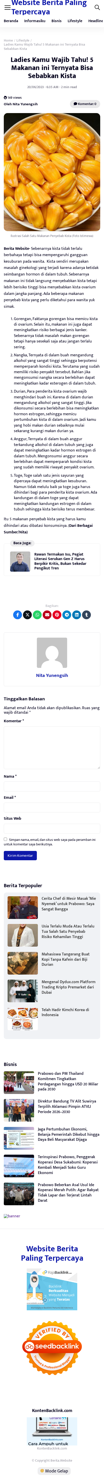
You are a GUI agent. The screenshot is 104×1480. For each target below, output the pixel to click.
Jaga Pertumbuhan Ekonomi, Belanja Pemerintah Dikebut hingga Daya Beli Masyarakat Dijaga (68, 1134)
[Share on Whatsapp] (37, 614)
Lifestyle (75, 21)
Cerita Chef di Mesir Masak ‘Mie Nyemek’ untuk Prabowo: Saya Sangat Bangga (69, 904)
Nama (10, 776)
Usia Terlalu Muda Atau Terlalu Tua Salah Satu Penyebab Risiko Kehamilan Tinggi (68, 931)
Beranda (11, 21)
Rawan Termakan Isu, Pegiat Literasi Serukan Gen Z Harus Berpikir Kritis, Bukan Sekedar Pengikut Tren (60, 561)
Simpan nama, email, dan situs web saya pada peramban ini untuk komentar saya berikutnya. (49, 842)
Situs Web (12, 818)
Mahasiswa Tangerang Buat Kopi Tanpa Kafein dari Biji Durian (66, 959)
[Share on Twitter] (27, 614)
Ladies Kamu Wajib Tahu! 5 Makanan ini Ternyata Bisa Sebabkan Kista (52, 68)
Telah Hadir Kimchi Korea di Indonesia (65, 1013)
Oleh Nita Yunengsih (21, 104)
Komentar (14, 721)
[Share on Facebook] (17, 614)
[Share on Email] (47, 614)
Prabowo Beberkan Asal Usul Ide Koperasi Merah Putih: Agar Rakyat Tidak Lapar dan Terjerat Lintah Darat (68, 1193)
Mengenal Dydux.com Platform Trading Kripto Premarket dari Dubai (68, 987)
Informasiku (34, 21)
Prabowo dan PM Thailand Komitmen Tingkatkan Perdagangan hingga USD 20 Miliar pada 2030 (68, 1081)
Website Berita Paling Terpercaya (52, 1253)
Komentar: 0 (86, 104)
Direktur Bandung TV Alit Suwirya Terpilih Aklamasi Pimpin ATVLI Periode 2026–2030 (67, 1106)
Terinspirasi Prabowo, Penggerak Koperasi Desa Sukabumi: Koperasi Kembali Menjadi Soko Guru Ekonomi (68, 1165)
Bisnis (56, 21)
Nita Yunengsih (52, 675)
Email (10, 798)
